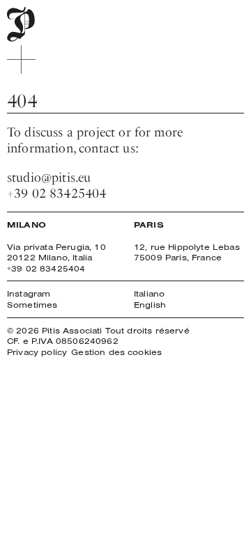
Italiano (149, 293)
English (150, 304)
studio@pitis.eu (49, 177)
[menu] (21, 59)
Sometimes (32, 304)
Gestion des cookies (116, 352)
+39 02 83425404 (56, 193)
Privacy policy (37, 352)
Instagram (28, 293)
